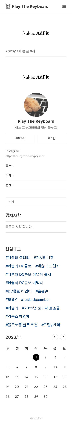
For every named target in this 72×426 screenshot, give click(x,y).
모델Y (12, 300)
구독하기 (20, 138)
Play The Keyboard (36, 121)
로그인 (51, 138)
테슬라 (13, 308)
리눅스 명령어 (18, 317)
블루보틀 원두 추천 (22, 325)
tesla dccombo (36, 300)
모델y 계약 (52, 325)
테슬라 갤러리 (19, 258)
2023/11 (14, 337)
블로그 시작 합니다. (19, 227)
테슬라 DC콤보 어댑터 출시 (29, 274)
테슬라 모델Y (48, 266)
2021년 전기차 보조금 (42, 308)
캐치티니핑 (45, 258)
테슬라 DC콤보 (19, 266)
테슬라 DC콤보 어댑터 (25, 283)
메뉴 (64, 6)
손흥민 (43, 291)
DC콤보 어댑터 (20, 291)
